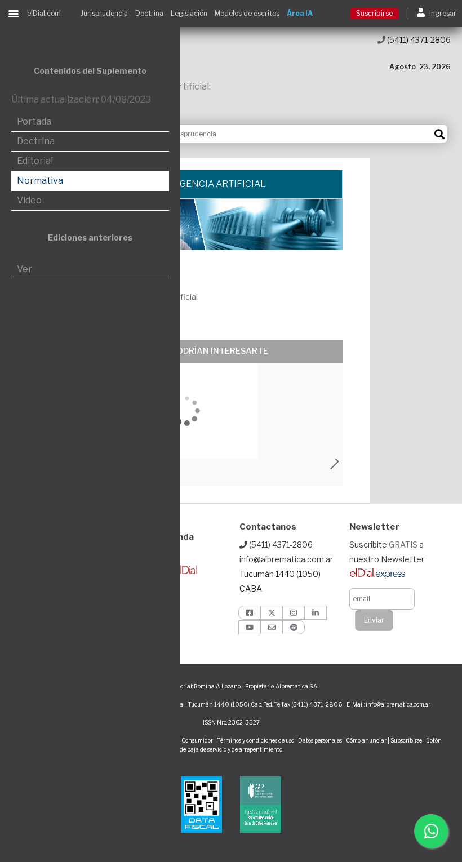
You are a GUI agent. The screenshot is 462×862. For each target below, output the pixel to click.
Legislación (189, 13)
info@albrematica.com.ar (286, 559)
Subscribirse (406, 740)
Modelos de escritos (247, 13)
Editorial (35, 160)
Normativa (40, 180)
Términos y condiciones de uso (255, 740)
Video (29, 200)
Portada (34, 121)
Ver (24, 269)
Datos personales (320, 740)
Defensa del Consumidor (181, 740)
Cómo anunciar (366, 740)
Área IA (300, 13)
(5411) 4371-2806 (418, 40)
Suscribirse (374, 13)
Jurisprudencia (104, 13)
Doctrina (149, 13)
